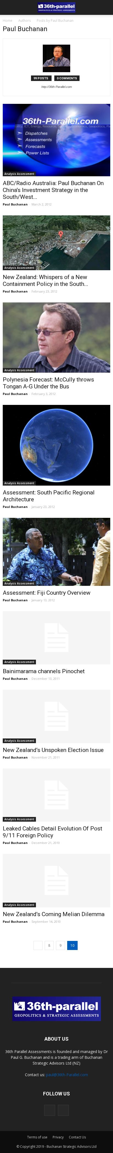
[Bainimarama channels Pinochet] (56, 638)
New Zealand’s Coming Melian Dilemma (53, 914)
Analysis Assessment (19, 174)
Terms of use (37, 1137)
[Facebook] (49, 1110)
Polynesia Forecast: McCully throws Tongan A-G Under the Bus (48, 383)
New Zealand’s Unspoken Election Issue (53, 750)
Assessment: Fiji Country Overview (47, 592)
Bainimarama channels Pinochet (44, 671)
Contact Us (77, 1137)
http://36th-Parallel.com (56, 86)
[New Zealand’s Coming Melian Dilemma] (56, 880)
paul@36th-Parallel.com (67, 1074)
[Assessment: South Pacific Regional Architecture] (56, 445)
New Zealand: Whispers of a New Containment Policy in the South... (45, 280)
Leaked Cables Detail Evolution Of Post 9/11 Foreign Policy (52, 832)
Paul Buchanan (15, 204)
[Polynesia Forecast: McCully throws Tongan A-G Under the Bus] (56, 337)
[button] (105, 7)
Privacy (58, 1137)
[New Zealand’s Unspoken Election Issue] (56, 716)
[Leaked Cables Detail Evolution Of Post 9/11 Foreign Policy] (56, 795)
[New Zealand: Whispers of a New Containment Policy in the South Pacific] (56, 242)
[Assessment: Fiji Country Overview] (56, 552)
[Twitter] (63, 1110)
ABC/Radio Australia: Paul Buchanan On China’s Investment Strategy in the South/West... (53, 190)
